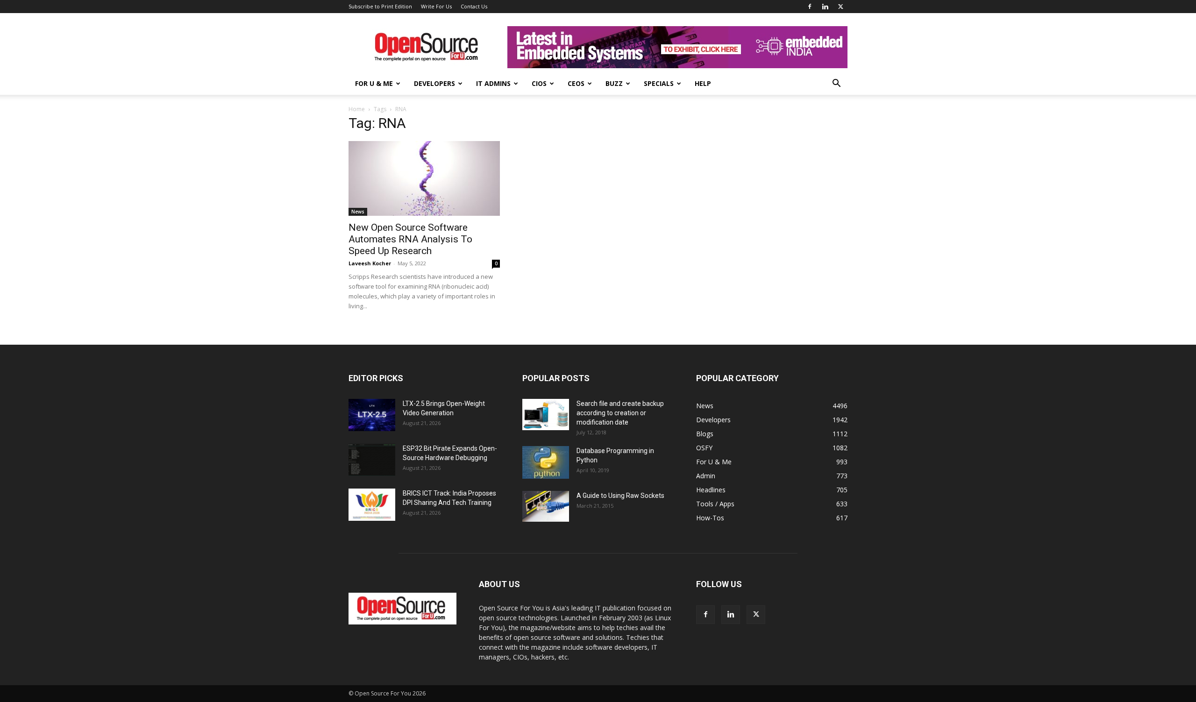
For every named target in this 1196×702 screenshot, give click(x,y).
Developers (434, 83)
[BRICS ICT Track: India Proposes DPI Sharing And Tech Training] (372, 505)
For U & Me (374, 83)
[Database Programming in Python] (545, 462)
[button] (836, 84)
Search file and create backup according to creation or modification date (620, 413)
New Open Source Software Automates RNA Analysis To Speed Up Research (410, 239)
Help (703, 83)
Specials (659, 83)
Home (357, 109)
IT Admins (493, 83)
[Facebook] (810, 6)
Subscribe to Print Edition (380, 6)
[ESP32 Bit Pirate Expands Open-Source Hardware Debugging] (372, 460)
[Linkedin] (825, 6)
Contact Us (474, 6)
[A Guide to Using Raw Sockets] (545, 506)
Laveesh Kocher (370, 263)
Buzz (614, 83)
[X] (840, 6)
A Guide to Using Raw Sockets (620, 495)
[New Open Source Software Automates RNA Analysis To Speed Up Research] (424, 178)
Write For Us (436, 6)
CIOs (539, 83)
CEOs (576, 83)
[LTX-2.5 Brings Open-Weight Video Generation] (372, 415)
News (357, 211)
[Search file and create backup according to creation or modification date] (545, 414)
